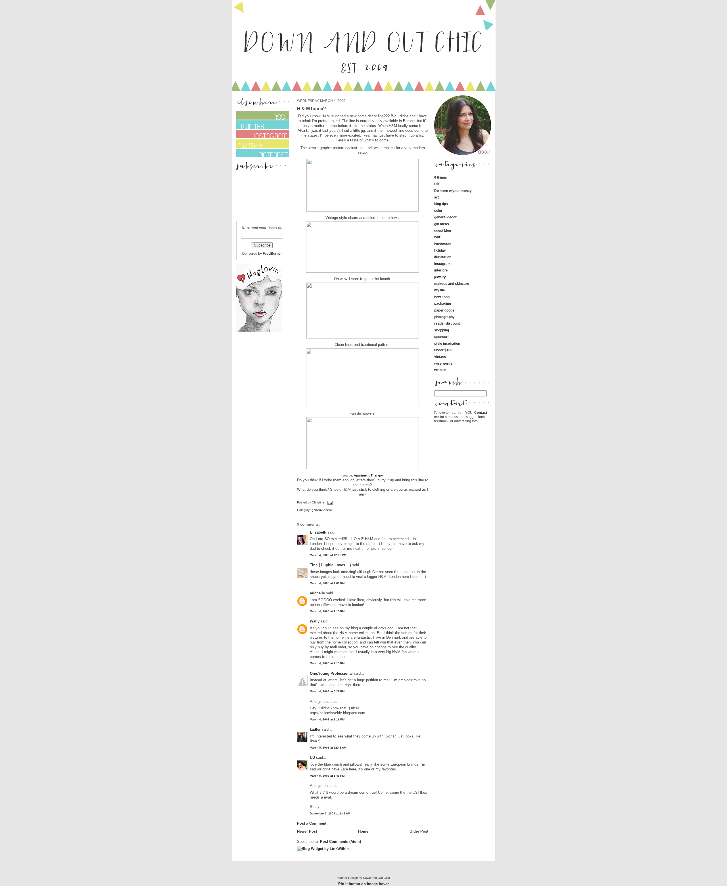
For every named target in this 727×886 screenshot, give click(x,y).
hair (437, 237)
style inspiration (447, 343)
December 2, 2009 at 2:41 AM (330, 813)
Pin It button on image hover (363, 884)
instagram (442, 264)
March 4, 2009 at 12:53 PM (328, 555)
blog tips (441, 204)
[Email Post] (329, 502)
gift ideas (441, 224)
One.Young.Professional (331, 673)
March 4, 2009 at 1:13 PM (327, 611)
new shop (442, 297)
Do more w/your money (453, 191)
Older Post (419, 831)
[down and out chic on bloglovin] (259, 330)
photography (444, 317)
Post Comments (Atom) (340, 841)
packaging (442, 303)
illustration (442, 257)
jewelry (440, 277)
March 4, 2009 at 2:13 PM (327, 663)
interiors (441, 270)
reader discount (447, 323)
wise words (443, 363)
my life (439, 290)
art (436, 197)
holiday (440, 250)
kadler (315, 729)
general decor (322, 510)
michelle (317, 593)
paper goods (444, 310)
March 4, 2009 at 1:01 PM (327, 583)
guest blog (442, 230)
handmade (442, 244)
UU (312, 757)
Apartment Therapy (368, 475)
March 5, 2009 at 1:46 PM (327, 775)
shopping (441, 330)
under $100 (443, 350)
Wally (314, 621)
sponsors (442, 336)
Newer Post (307, 831)
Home (363, 831)
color (438, 210)
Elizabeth (318, 532)
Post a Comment (311, 823)
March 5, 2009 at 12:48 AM (328, 747)
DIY (437, 184)
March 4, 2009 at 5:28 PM (327, 691)
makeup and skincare (451, 283)
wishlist (440, 370)
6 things (440, 177)
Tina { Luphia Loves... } (330, 565)
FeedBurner (272, 253)
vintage (440, 356)
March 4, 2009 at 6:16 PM (327, 719)
